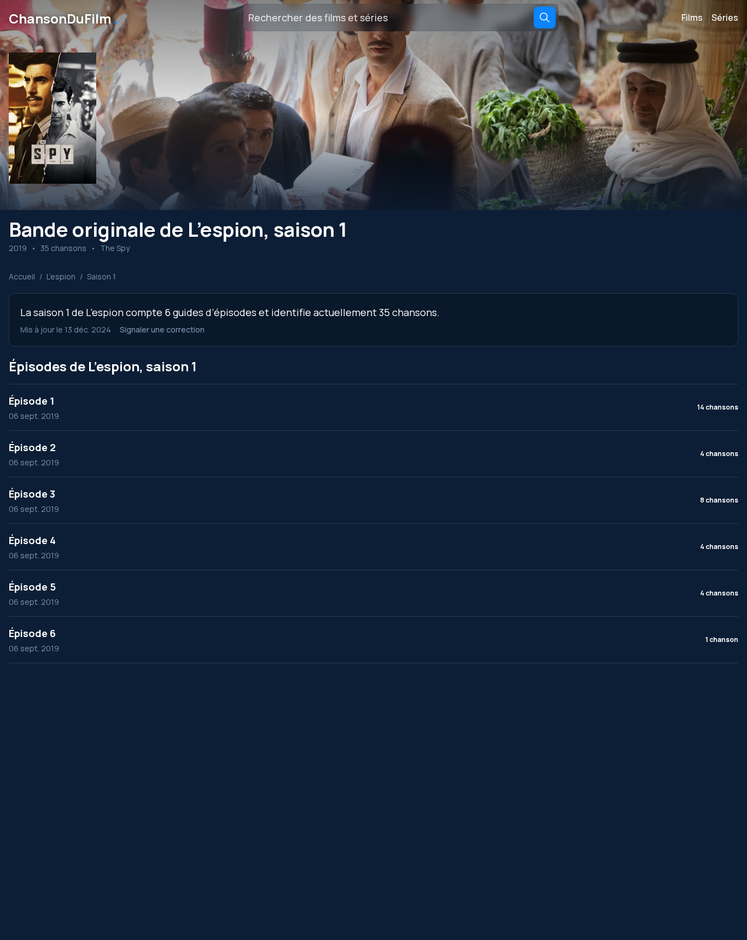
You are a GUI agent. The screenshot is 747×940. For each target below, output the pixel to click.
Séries (724, 17)
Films (692, 17)
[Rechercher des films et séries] (545, 17)
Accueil (22, 276)
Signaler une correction (162, 329)
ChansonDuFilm (64, 17)
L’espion (60, 276)
